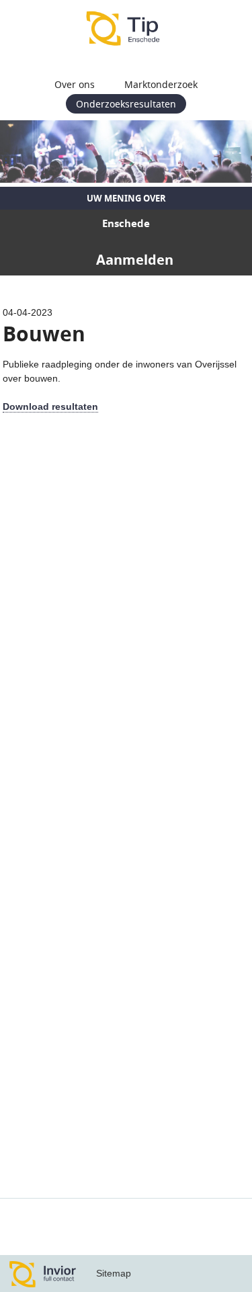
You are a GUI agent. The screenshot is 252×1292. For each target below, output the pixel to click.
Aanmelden (134, 260)
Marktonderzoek (161, 84)
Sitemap (113, 1273)
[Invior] (43, 1273)
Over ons (74, 84)
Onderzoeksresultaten (126, 103)
